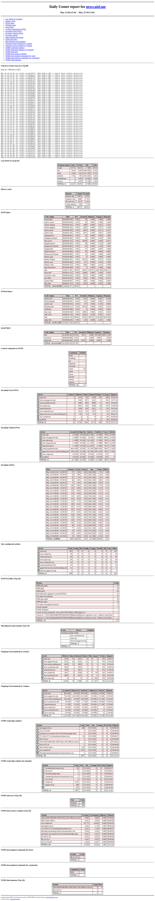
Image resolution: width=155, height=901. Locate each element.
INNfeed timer (10, 25)
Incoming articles (11, 35)
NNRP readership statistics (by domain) (19, 50)
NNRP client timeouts (13, 60)
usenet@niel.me (15, 899)
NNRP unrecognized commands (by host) (20, 56)
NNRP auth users (11, 52)
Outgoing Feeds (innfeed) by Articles (18, 44)
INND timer (9, 23)
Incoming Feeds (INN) (13, 31)
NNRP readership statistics (15, 48)
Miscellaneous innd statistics (15, 42)
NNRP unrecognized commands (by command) (22, 58)
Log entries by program (13, 19)
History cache (10, 21)
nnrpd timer (9, 27)
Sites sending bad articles (14, 37)
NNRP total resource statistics (16, 54)
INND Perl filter (11, 39)
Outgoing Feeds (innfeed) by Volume (18, 46)
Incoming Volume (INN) (14, 33)
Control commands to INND (15, 29)
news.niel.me (96, 7)
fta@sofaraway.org (51, 897)
